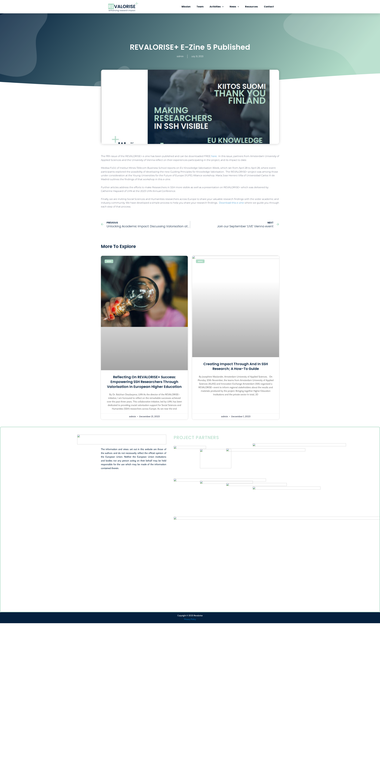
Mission (186, 6)
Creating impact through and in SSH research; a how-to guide (235, 366)
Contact (269, 6)
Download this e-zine (231, 202)
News (233, 6)
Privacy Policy (190, 619)
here (214, 156)
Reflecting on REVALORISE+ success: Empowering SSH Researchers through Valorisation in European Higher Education (144, 382)
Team (200, 6)
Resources (251, 6)
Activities (215, 6)
